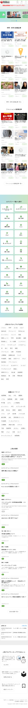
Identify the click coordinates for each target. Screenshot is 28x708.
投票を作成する (8, 677)
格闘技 (2, 452)
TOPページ (6, 700)
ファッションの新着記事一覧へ (14, 183)
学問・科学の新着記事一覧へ (14, 102)
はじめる (6, 664)
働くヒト (9, 531)
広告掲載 (17, 701)
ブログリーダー (23, 700)
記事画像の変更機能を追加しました (13, 633)
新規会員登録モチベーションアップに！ (14, 5)
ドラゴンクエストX (14, 468)
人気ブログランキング (5, 2)
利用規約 (21, 701)
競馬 (2, 546)
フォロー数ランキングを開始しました (13, 629)
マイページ (16, 700)
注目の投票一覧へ (14, 611)
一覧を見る (24, 625)
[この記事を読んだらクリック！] (3, 46)
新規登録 (11, 700)
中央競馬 (6, 546)
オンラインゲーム (5, 468)
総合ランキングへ (8, 689)
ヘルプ (25, 701)
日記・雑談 (3, 531)
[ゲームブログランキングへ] (14, 15)
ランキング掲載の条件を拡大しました (13, 637)
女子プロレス (8, 452)
